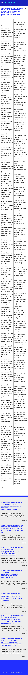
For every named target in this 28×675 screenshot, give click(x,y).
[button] (26, 9)
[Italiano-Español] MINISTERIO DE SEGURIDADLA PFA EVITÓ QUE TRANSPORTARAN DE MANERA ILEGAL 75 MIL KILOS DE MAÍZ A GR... (12, 528)
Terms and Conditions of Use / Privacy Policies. (13, 672)
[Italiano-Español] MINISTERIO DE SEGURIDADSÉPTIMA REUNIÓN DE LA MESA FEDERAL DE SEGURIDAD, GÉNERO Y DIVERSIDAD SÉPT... (12, 574)
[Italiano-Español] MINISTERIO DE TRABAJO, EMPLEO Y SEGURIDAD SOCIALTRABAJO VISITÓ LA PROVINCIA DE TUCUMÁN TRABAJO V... (12, 551)
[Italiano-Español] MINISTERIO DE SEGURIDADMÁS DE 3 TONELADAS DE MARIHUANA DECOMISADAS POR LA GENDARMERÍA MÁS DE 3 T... (12, 506)
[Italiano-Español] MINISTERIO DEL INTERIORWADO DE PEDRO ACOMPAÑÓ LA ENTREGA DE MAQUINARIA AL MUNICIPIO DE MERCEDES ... (12, 596)
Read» (24, 520)
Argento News (10, 2)
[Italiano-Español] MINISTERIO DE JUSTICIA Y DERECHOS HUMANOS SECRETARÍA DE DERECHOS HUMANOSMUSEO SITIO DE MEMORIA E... (12, 642)
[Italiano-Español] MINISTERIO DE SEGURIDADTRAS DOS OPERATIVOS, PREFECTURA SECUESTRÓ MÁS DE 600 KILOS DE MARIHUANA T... (12, 619)
